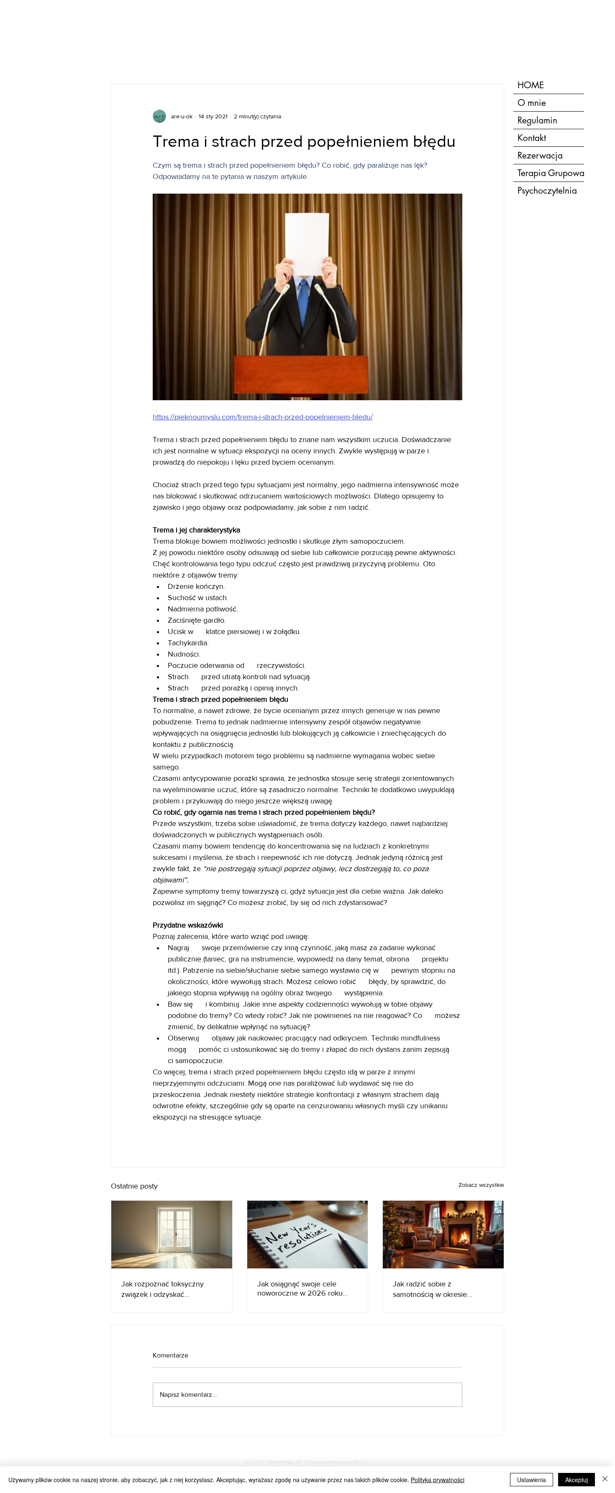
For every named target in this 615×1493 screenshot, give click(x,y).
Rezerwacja (540, 155)
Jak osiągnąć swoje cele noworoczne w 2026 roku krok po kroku (300, 1288)
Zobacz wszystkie (481, 1184)
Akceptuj (576, 1479)
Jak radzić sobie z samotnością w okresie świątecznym (430, 1289)
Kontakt (532, 137)
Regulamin (537, 120)
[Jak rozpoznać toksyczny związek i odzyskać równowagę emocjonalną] (171, 1234)
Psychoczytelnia (547, 190)
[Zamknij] (605, 1479)
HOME (531, 85)
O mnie (532, 102)
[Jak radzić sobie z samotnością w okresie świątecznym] (443, 1234)
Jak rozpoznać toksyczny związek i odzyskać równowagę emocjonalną (162, 1289)
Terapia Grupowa (551, 173)
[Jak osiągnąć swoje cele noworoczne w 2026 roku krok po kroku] (307, 1234)
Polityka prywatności (437, 1479)
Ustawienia (531, 1479)
